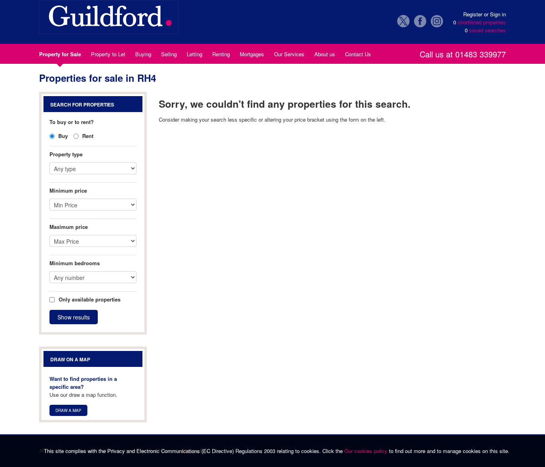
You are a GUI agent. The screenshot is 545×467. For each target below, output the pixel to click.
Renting (221, 54)
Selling (169, 54)
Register (472, 14)
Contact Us (358, 54)
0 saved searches (485, 30)
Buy (62, 136)
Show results (73, 317)
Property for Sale (60, 54)
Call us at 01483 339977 (463, 55)
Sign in (498, 14)
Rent (87, 136)
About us (324, 54)
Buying (143, 54)
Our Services (289, 54)
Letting (194, 54)
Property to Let (108, 54)
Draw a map (68, 410)
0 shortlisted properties (479, 22)
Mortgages (252, 54)
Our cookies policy (366, 451)
